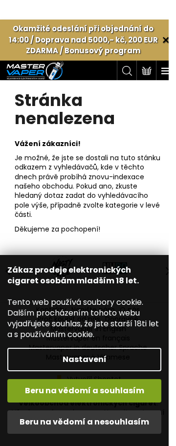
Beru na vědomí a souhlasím (84, 390)
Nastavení (85, 359)
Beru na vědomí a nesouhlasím (84, 421)
